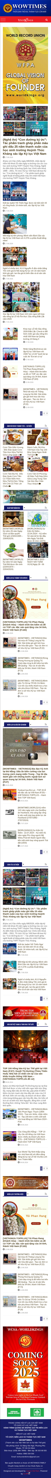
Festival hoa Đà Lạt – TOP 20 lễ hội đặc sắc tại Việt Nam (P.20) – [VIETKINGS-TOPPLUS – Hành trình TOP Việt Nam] (32, 794)
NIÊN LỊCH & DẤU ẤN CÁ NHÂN (16, 725)
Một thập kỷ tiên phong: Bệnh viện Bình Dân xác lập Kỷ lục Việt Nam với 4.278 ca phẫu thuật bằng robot (24, 238)
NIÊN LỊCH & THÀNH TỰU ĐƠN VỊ (16, 578)
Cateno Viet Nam (32, 1471)
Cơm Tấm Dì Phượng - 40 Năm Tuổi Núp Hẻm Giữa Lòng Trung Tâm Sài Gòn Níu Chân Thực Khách (37, 479)
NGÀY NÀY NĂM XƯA (13, 508)
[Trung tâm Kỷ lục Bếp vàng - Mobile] (25, 1013)
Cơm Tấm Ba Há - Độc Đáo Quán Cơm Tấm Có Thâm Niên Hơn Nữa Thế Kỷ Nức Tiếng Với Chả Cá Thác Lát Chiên (13, 480)
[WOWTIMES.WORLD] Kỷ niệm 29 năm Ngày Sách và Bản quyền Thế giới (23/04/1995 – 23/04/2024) (13, 534)
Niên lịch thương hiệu (15, 1194)
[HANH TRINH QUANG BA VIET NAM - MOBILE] (25, 496)
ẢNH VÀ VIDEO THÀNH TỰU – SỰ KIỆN (19, 426)
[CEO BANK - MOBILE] (25, 1182)
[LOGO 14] (37, 1412)
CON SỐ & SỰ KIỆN (13, 865)
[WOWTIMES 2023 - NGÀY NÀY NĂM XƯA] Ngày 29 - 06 (36, 561)
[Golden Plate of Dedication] (25, 65)
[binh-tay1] (25, 715)
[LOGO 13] (14, 1412)
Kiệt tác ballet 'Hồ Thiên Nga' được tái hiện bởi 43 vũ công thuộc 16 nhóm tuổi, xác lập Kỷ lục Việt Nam (25, 205)
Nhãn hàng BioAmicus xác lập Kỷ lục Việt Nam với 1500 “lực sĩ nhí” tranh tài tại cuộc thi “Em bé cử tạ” (35, 353)
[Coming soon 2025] (25, 1364)
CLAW (25, 1474)
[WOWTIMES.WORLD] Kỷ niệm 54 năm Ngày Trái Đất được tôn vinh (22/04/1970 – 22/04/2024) (13, 564)
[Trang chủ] (25, 8)
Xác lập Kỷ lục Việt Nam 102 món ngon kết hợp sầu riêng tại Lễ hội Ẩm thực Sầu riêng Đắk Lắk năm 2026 (23, 316)
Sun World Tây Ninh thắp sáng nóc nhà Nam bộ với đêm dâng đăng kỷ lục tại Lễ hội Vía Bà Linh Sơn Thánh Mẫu (32, 1155)
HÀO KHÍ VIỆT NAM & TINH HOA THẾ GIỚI (20, 1025)
